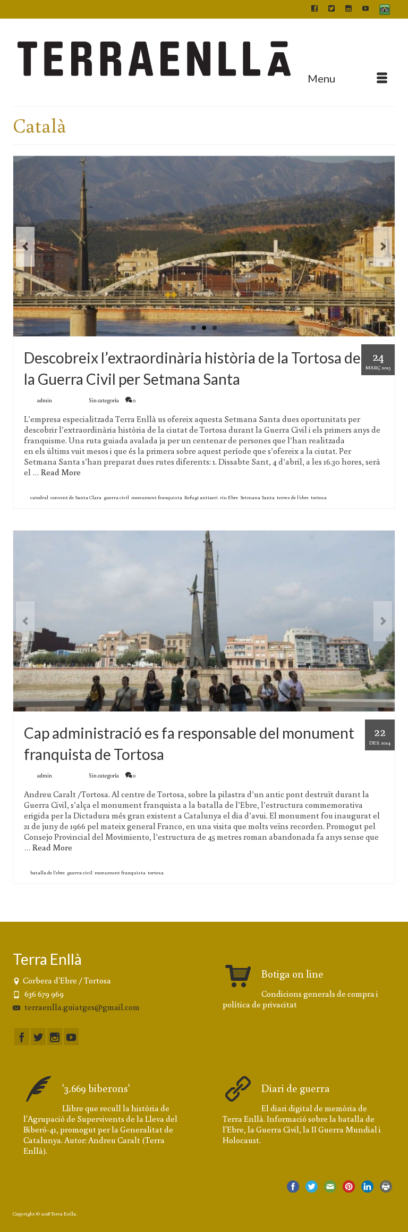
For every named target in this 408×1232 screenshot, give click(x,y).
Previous (25, 247)
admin (44, 400)
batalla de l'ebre (47, 872)
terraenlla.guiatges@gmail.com (81, 1007)
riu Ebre (229, 497)
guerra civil (116, 497)
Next (382, 247)
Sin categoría (104, 400)
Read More (61, 472)
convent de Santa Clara (75, 497)
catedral (39, 497)
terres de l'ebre (293, 497)
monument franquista (156, 497)
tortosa (319, 497)
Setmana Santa (257, 497)
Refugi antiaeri (201, 497)
